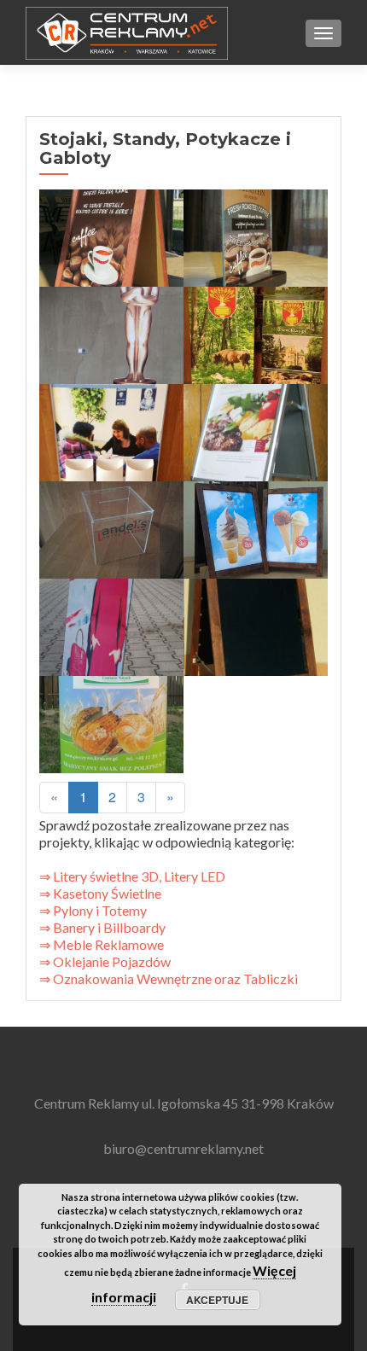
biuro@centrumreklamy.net (183, 1148)
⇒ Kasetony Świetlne (100, 893)
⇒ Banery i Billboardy (102, 927)
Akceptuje (217, 1299)
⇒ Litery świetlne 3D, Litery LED (133, 876)
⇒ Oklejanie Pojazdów (105, 961)
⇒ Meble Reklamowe (101, 944)
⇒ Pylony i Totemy (93, 910)
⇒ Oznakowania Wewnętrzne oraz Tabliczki (168, 978)
